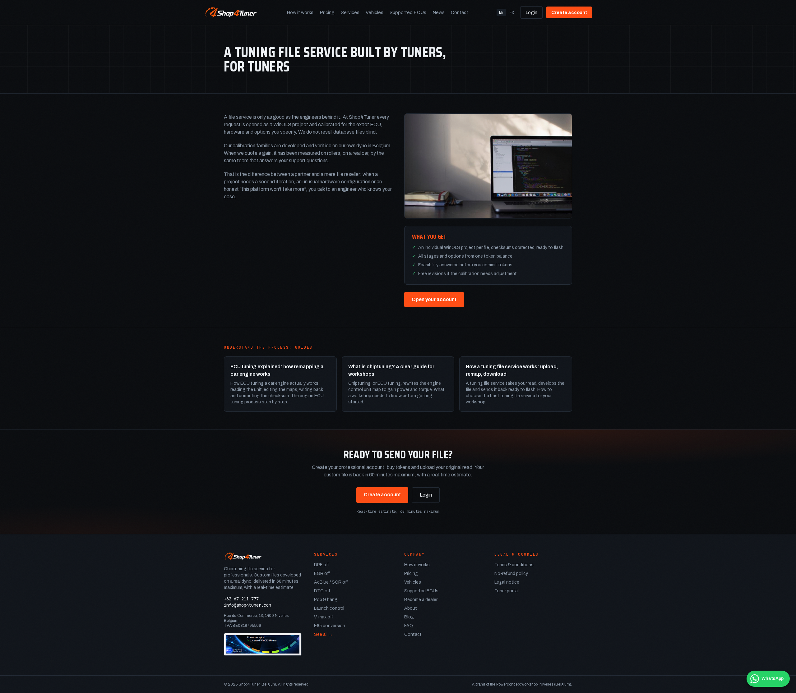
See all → (323, 634)
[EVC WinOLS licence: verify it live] (263, 644)
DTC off (322, 591)
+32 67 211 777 (241, 599)
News (439, 12)
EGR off (322, 573)
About (410, 608)
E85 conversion (329, 625)
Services (350, 12)
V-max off (323, 617)
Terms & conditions (514, 564)
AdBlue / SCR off (331, 582)
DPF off (321, 564)
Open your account (434, 299)
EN (501, 12)
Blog (409, 617)
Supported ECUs (408, 12)
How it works (300, 12)
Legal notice (506, 582)
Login (531, 12)
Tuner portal (506, 591)
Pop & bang (325, 599)
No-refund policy (511, 573)
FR (512, 12)
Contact (459, 12)
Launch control (329, 608)
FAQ (408, 625)
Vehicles (374, 12)
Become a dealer (420, 599)
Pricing (327, 12)
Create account (569, 12)
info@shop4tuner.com (247, 605)
